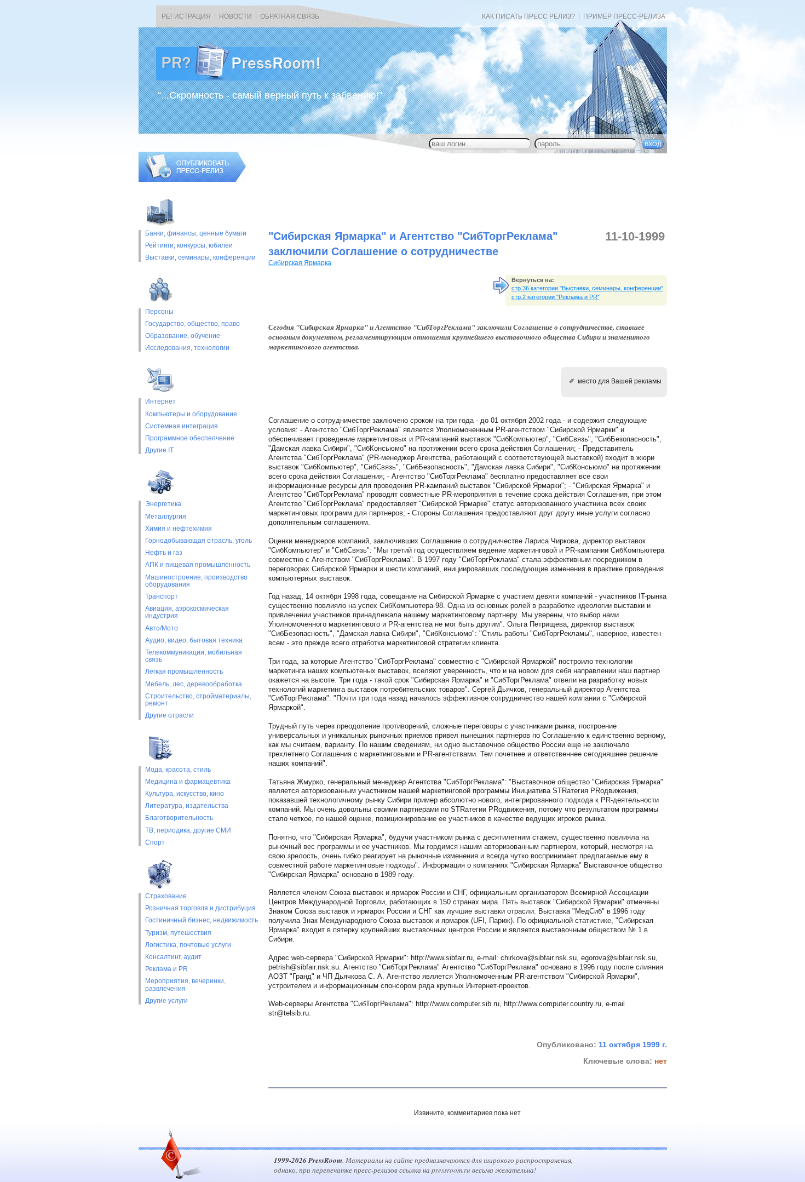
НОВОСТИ (235, 16)
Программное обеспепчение (189, 438)
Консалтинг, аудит (173, 957)
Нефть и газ (163, 552)
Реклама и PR (166, 969)
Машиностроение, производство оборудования (196, 581)
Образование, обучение (182, 336)
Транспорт (161, 596)
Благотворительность (179, 818)
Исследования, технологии (187, 348)
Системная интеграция (181, 426)
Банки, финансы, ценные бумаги (195, 233)
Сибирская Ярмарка (299, 263)
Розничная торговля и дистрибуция (200, 908)
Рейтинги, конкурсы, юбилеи (189, 245)
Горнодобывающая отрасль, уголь (198, 540)
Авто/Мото (161, 628)
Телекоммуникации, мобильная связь (193, 656)
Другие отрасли (169, 715)
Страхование (166, 896)
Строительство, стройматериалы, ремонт (198, 700)
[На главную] (247, 78)
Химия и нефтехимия (178, 528)
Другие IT (159, 450)
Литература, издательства (186, 806)
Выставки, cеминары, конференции (200, 257)
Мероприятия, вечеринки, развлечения (185, 985)
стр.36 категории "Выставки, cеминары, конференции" (587, 288)
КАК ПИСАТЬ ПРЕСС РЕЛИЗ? (528, 16)
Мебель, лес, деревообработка (193, 684)
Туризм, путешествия (178, 933)
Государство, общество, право (192, 324)
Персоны (159, 311)
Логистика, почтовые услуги (188, 945)
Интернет (160, 401)
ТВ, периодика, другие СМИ (188, 830)
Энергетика (163, 504)
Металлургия (165, 516)
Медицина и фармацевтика (188, 781)
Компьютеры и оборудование (191, 414)
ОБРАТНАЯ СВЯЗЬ (289, 16)
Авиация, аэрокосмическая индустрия (187, 612)
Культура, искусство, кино (184, 793)
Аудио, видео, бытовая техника (194, 640)
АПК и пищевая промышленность (197, 565)
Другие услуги (166, 1001)
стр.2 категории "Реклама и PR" (555, 297)
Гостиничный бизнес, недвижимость (201, 920)
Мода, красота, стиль (178, 769)
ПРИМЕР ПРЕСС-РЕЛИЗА (624, 16)
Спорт (155, 842)
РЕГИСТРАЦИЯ (186, 16)
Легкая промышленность (184, 671)
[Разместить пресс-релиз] (192, 179)
